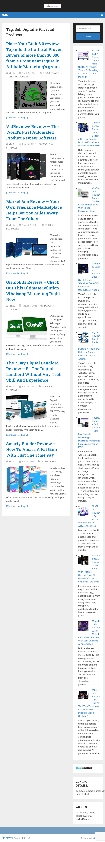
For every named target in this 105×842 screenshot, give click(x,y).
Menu (5, 15)
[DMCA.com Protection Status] (84, 769)
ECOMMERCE (48, 461)
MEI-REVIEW (7, 838)
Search (88, 37)
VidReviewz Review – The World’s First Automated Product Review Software (32, 132)
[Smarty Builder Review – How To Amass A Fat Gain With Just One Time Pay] (26, 479)
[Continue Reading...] (17, 117)
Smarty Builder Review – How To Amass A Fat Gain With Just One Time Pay (31, 449)
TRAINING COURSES (18, 76)
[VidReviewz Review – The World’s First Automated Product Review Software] (26, 166)
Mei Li (12, 73)
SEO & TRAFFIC (52, 73)
